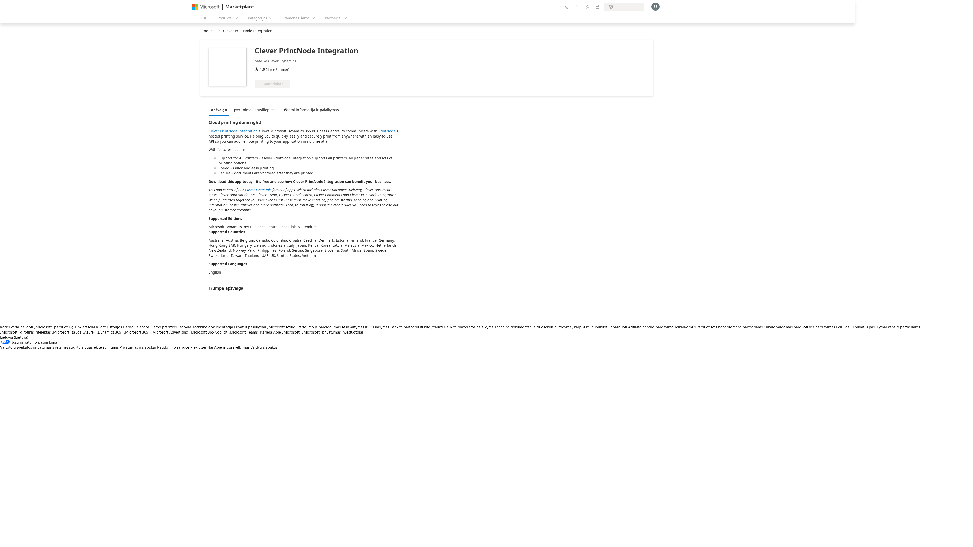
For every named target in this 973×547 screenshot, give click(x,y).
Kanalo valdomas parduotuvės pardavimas (799, 326)
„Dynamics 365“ (109, 332)
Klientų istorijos (109, 326)
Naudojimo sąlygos (173, 347)
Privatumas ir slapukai (138, 347)
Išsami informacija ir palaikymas (311, 109)
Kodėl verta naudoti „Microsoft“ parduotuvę (36, 326)
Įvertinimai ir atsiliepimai (255, 109)
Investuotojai (352, 332)
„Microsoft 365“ (137, 332)
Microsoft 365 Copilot (209, 332)
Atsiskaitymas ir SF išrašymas (365, 326)
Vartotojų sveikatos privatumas (25, 347)
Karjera (266, 332)
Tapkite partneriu (404, 326)
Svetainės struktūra (68, 347)
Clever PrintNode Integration (233, 131)
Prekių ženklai (201, 347)
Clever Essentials (258, 189)
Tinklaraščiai (84, 326)
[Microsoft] (206, 7)
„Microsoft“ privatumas (321, 332)
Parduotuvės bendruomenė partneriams (730, 326)
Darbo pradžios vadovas (171, 326)
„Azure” (89, 332)
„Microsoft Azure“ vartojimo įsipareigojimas (304, 326)
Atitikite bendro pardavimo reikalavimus (662, 326)
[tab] (220, 109)
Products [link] (207, 30)
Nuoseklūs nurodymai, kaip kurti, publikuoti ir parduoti (581, 326)
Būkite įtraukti (431, 326)
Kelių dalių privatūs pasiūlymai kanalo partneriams (878, 326)
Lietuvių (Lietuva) (14, 337)
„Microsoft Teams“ (243, 332)
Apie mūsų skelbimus (231, 347)
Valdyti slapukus (263, 347)
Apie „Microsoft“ (287, 332)
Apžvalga (219, 109)
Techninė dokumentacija (212, 326)
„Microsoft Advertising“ (170, 332)
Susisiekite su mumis (102, 347)
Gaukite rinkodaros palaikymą (469, 326)
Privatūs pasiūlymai (250, 326)
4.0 (262, 69)
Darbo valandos (136, 326)
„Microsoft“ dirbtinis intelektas (25, 332)
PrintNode (387, 131)
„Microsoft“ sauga (67, 332)
